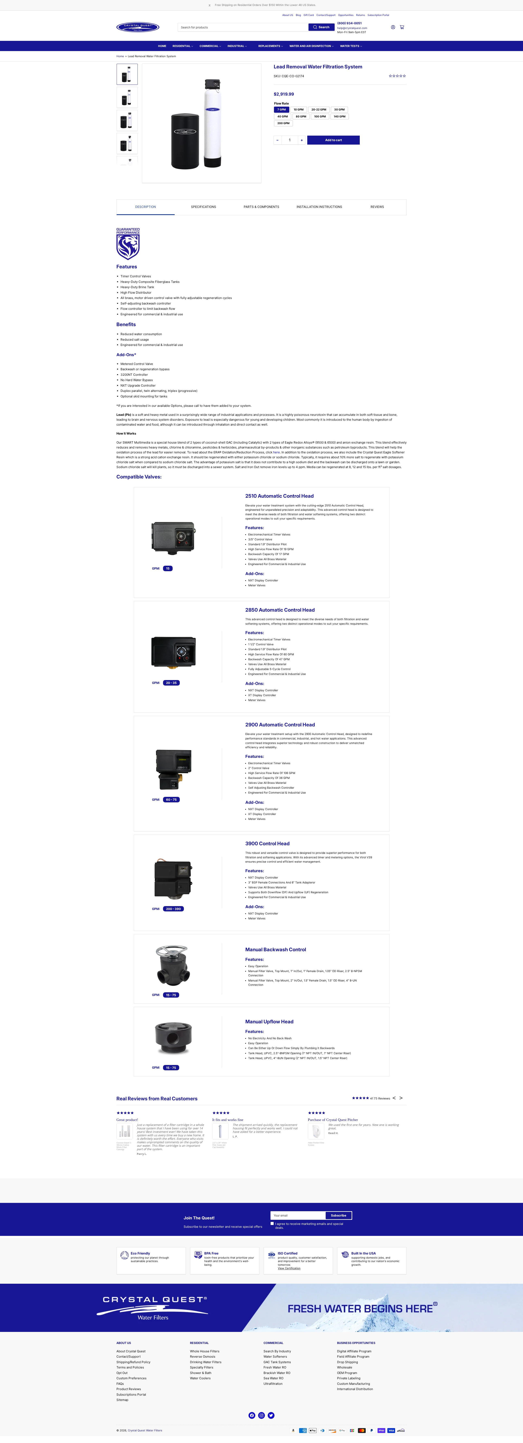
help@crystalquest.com (352, 28)
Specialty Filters (201, 1367)
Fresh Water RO (275, 1367)
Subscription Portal (378, 15)
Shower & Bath (200, 1373)
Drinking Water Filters (205, 1362)
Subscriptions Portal (131, 1394)
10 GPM (299, 109)
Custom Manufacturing (353, 1384)
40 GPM (282, 116)
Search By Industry (277, 1351)
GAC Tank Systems (277, 1362)
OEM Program (347, 1373)
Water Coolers (200, 1378)
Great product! (127, 1120)
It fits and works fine (227, 1120)
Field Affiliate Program (353, 1356)
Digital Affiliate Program (354, 1351)
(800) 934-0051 (349, 23)
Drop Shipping (347, 1362)
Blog (298, 15)
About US (287, 15)
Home (120, 56)
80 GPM (301, 116)
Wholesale (344, 1367)
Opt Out (121, 1373)
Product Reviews (128, 1389)
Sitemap (122, 1400)
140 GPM (339, 116)
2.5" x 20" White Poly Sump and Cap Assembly (219, 1145)
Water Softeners (275, 1356)
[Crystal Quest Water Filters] (137, 27)
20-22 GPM (319, 109)
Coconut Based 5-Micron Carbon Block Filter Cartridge (124, 1146)
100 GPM (320, 116)
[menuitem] (162, 46)
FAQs (120, 1384)
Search (324, 27)
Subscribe (338, 1215)
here (276, 452)
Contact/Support (325, 15)
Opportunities (345, 15)
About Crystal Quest (130, 1351)
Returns (360, 15)
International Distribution (355, 1389)
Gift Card (309, 15)
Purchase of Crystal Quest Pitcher (333, 1120)
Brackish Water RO (277, 1373)
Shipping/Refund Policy (133, 1362)
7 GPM (281, 109)
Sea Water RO (273, 1378)
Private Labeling (348, 1378)
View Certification (289, 1268)
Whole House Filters (204, 1351)
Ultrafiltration (273, 1384)
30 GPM (339, 109)
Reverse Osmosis (202, 1356)
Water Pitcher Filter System (316, 1144)
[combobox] (256, 27)
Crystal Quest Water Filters (145, 1430)
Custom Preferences (131, 1378)
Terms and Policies (130, 1367)
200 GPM (283, 123)
